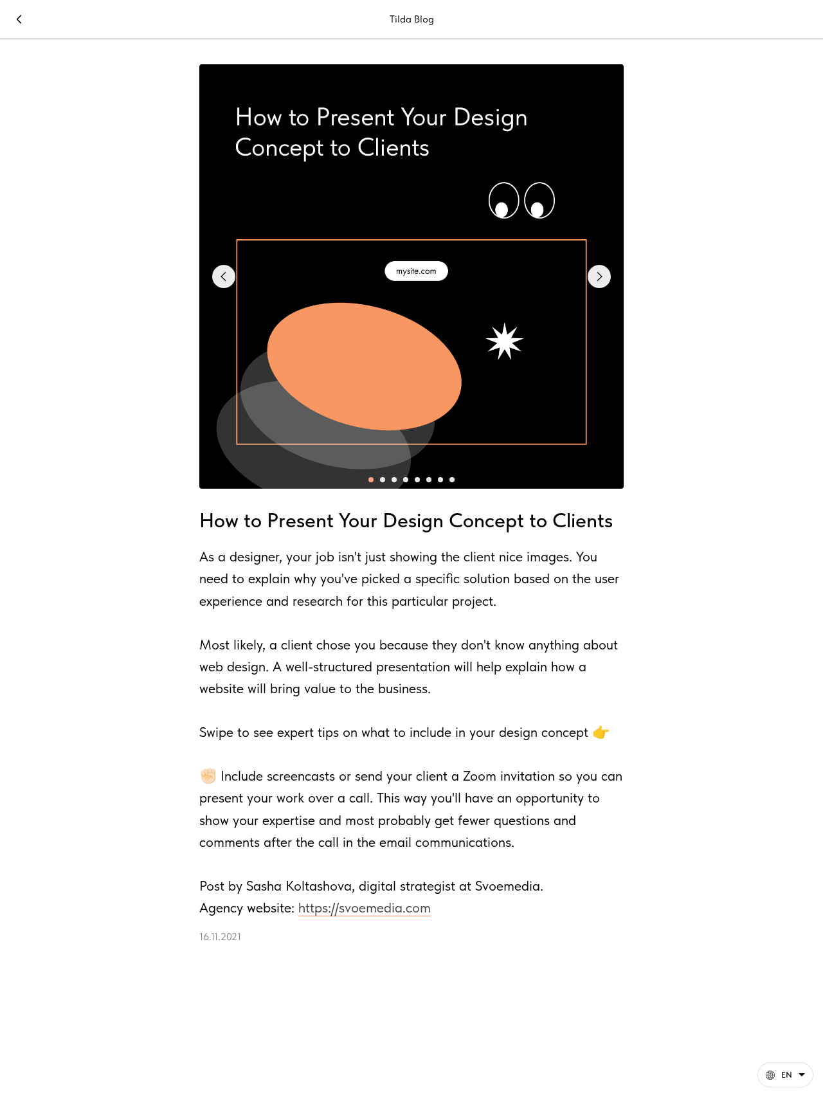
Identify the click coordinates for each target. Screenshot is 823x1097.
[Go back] (19, 19)
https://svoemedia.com (364, 907)
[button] (785, 1075)
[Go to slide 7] (440, 479)
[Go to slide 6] (428, 479)
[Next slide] (599, 276)
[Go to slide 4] (405, 479)
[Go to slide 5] (417, 479)
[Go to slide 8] (452, 479)
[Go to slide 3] (394, 479)
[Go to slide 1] (371, 479)
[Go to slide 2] (382, 479)
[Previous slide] (223, 276)
